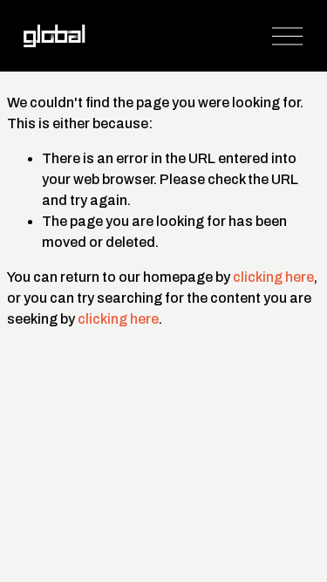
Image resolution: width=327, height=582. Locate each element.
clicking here (273, 277)
